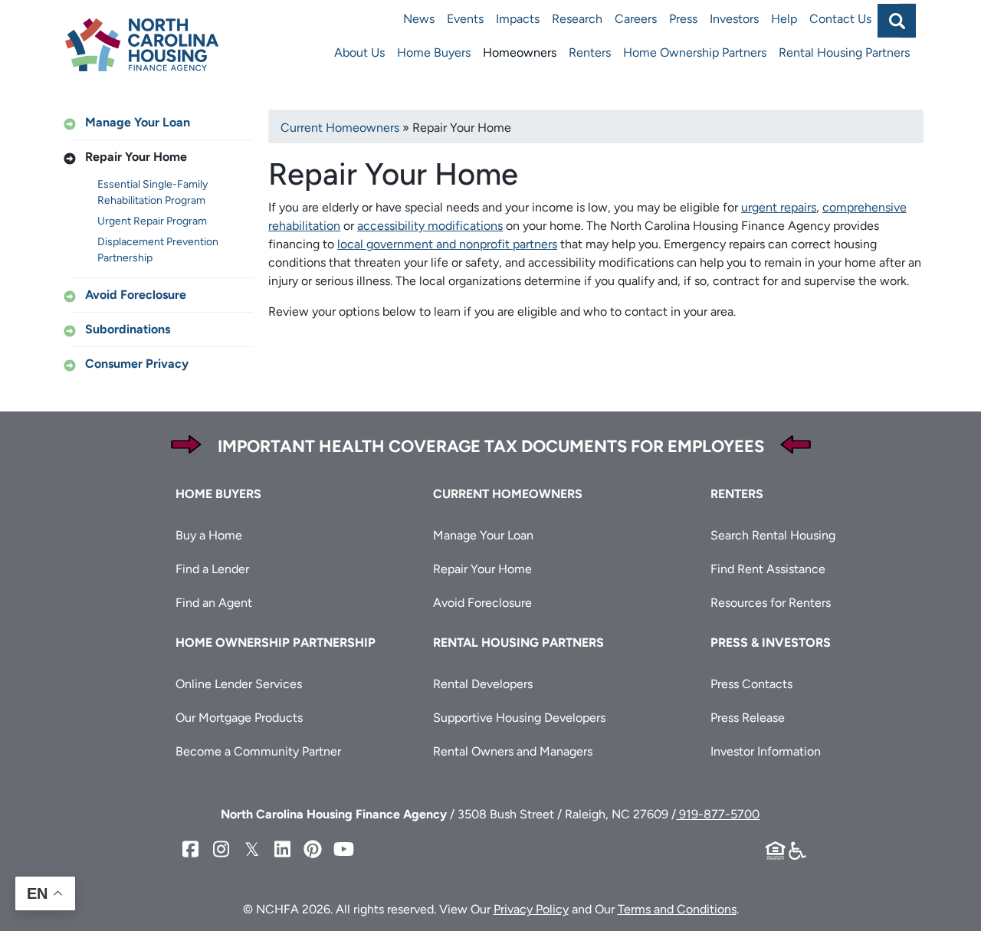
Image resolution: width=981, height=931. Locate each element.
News (419, 18)
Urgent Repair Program (152, 221)
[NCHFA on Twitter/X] (251, 849)
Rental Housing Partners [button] (518, 642)
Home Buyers (434, 52)
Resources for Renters (770, 602)
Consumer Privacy (137, 363)
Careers (636, 18)
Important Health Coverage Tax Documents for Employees (491, 446)
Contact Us (840, 18)
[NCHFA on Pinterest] (312, 849)
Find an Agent (214, 602)
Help (784, 18)
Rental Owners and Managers (512, 751)
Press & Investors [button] (770, 642)
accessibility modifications (430, 225)
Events (465, 18)
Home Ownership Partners (694, 52)
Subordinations (127, 329)
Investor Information (765, 751)
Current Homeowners (340, 127)
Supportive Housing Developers (519, 717)
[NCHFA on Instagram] (220, 849)
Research (577, 18)
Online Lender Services (239, 684)
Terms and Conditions (677, 909)
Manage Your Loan (137, 122)
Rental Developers (483, 684)
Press (683, 18)
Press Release (747, 717)
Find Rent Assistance (767, 569)
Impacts (518, 18)
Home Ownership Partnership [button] (276, 642)
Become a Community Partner (258, 751)
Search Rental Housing (772, 535)
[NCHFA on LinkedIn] (282, 849)
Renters (590, 52)
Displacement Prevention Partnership (157, 249)
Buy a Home (209, 535)
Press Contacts (751, 684)
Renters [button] (736, 494)
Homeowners (519, 52)
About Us (359, 52)
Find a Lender (212, 569)
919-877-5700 (718, 814)
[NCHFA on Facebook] (190, 849)
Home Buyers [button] (218, 494)
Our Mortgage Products (239, 717)
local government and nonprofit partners (447, 244)
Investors (734, 18)
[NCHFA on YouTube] (343, 849)
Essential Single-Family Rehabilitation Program (152, 192)
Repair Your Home (136, 156)
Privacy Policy (531, 909)
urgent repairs (778, 207)
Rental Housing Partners (844, 52)
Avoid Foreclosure (135, 294)
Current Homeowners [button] (507, 494)
